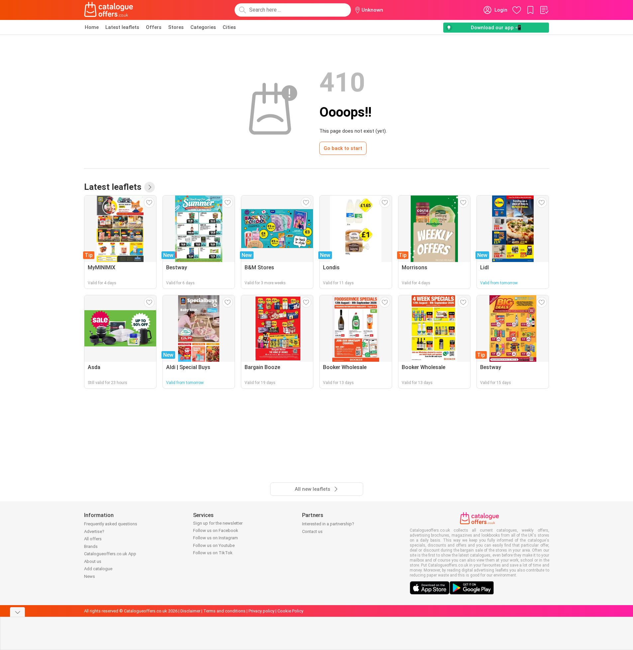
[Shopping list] (544, 10)
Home (92, 27)
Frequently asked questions (110, 523)
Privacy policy (261, 610)
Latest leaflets (122, 27)
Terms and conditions (224, 610)
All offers (93, 538)
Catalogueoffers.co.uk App (110, 553)
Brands (91, 546)
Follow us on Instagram (215, 537)
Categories (203, 27)
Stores (176, 27)
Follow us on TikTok (213, 552)
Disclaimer (190, 610)
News (89, 576)
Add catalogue (98, 568)
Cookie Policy (290, 610)
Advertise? (94, 531)
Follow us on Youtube (214, 545)
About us (92, 561)
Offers (153, 27)
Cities (229, 27)
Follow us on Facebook (215, 530)
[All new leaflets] (149, 187)
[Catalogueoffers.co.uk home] (108, 10)
